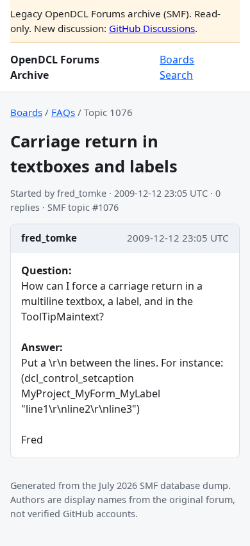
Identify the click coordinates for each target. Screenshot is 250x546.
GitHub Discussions (152, 28)
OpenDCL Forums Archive (54, 67)
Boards (177, 60)
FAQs (63, 112)
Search (176, 75)
